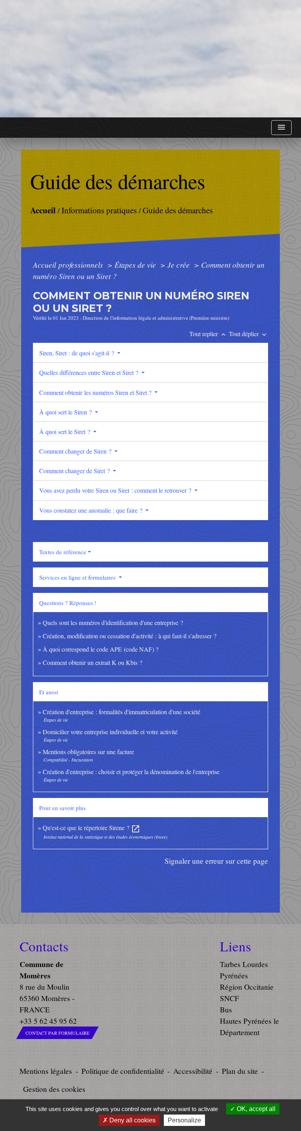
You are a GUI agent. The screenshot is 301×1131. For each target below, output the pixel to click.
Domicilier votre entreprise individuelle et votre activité (111, 732)
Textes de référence (62, 552)
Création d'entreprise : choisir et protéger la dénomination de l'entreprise (131, 771)
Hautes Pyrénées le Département (249, 1026)
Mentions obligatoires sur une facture (88, 751)
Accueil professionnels (69, 264)
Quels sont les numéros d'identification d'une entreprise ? (113, 622)
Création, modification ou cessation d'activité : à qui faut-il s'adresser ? (129, 636)
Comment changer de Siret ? (75, 470)
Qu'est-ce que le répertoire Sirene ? (91, 827)
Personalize (184, 1120)
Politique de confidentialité (123, 1071)
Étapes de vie (136, 264)
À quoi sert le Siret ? (65, 431)
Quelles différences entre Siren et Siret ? (89, 372)
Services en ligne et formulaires (78, 577)
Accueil (42, 210)
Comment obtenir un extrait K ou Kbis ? (92, 662)
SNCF (229, 998)
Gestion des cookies (54, 1089)
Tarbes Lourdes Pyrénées (244, 969)
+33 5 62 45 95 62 (48, 1021)
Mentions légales (46, 1071)
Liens (235, 946)
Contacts (44, 946)
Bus (226, 1009)
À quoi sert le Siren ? (66, 412)
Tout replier (208, 334)
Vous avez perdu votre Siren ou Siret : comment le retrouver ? (116, 490)
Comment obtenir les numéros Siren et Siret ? (96, 392)
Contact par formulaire (57, 1033)
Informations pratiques (98, 209)
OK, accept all (255, 1109)
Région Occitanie (247, 987)
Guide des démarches (177, 209)
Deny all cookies (132, 1120)
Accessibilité (192, 1071)
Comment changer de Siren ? (76, 451)
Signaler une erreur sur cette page (216, 861)
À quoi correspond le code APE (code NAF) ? (100, 649)
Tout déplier (248, 334)
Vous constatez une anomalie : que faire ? (91, 510)
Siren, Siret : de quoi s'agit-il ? (77, 353)
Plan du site (240, 1071)
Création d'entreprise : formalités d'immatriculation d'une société (121, 712)
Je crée (179, 264)
